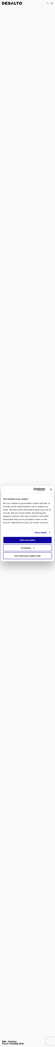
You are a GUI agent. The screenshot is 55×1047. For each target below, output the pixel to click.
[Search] (48, 3)
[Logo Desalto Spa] (12, 3)
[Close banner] (51, 489)
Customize (26, 548)
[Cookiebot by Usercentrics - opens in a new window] (34, 489)
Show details (41, 532)
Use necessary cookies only (27, 556)
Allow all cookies (27, 540)
